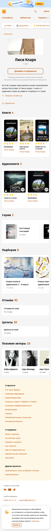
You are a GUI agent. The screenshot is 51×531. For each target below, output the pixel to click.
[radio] (5, 143)
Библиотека (25, 18)
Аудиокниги (23, 26)
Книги (9, 26)
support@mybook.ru (27, 500)
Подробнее (35, 521)
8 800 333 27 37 (9, 500)
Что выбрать (7, 18)
